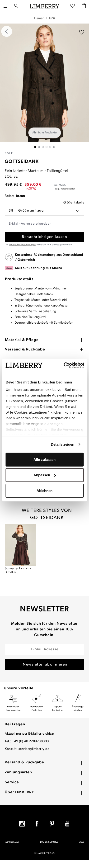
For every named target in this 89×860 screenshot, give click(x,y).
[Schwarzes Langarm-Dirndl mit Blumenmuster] (20, 545)
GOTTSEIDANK (22, 161)
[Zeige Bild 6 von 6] (54, 147)
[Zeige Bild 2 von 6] (39, 147)
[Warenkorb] (83, 6)
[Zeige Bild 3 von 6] (43, 147)
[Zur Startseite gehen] (44, 6)
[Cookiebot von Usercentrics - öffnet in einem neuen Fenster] (64, 365)
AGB (81, 842)
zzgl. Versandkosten (65, 189)
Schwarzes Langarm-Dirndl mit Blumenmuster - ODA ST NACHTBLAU (20, 570)
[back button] (6, 31)
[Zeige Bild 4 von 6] (46, 147)
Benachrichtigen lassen (44, 237)
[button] (44, 211)
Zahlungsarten (18, 772)
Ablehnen (44, 490)
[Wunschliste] (72, 6)
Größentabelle (73, 202)
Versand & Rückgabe (24, 762)
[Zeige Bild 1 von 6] (35, 147)
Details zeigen (62, 444)
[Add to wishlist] (81, 32)
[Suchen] (16, 6)
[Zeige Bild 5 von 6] (50, 147)
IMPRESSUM (12, 842)
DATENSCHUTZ (49, 842)
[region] (44, 86)
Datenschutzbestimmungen (22, 244)
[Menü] (5, 6)
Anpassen (41, 475)
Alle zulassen (44, 459)
